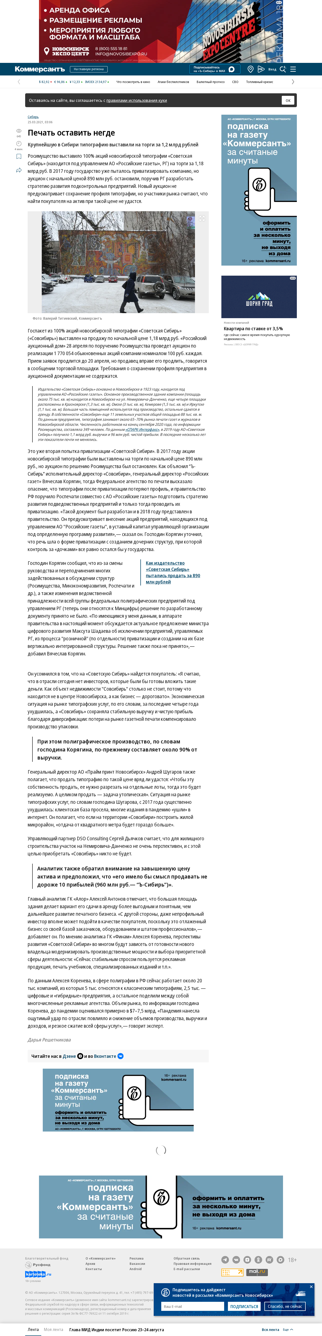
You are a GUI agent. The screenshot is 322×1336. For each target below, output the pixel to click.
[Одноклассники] (258, 1260)
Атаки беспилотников (173, 81)
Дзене (69, 1056)
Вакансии (137, 1263)
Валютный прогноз (211, 81)
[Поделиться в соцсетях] (19, 170)
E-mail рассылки (187, 1269)
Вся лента (270, 1329)
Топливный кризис (259, 81)
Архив (90, 1263)
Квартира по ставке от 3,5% (253, 328)
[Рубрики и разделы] (293, 69)
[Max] (280, 1260)
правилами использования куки (136, 100)
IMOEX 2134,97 (95, 81)
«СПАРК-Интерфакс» (142, 429)
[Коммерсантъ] (40, 69)
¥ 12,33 (75, 81)
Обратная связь (187, 1258)
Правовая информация (193, 1263)
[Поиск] (283, 69)
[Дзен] (247, 1260)
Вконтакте (105, 1056)
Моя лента (53, 1329)
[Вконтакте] (236, 1260)
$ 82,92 (44, 81)
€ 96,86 (59, 81)
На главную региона (89, 69)
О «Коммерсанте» (101, 1258)
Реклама (137, 1258)
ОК (288, 100)
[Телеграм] (225, 1260)
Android (136, 1269)
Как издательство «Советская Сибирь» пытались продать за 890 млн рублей (173, 572)
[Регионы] (251, 69)
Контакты (94, 1269)
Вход (272, 69)
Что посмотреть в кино (133, 81)
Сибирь (33, 116)
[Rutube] (269, 1260)
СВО (235, 81)
